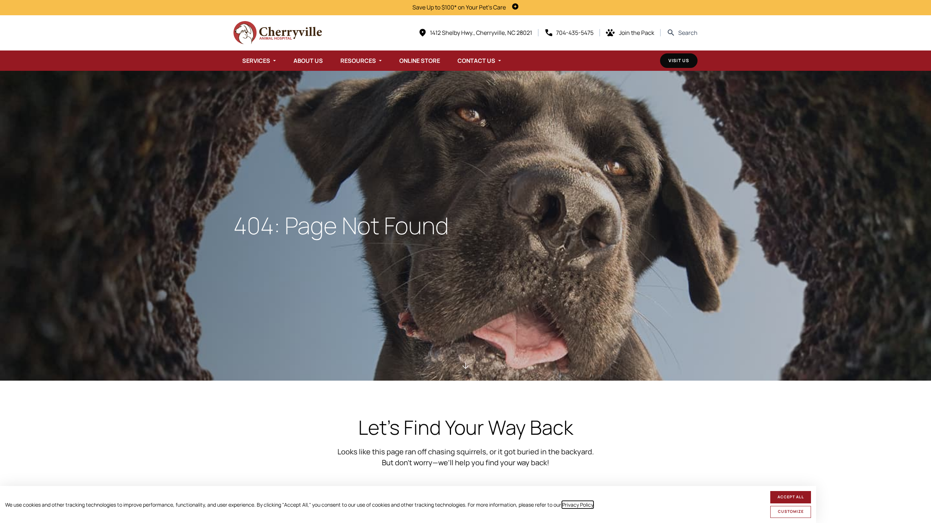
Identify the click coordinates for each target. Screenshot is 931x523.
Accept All (791, 496)
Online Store (419, 61)
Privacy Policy (577, 504)
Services (256, 61)
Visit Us (678, 60)
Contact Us (476, 61)
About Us (308, 61)
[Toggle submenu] (274, 60)
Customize (791, 511)
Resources (358, 61)
